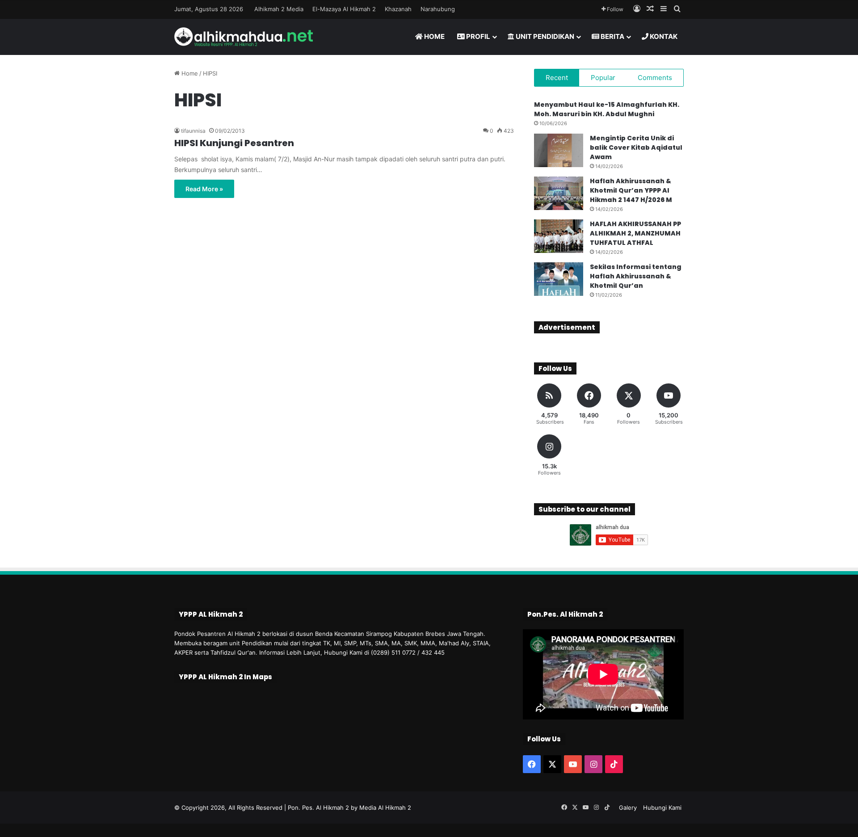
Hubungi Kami (662, 807)
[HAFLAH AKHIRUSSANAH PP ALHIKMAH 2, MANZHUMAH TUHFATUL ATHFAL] (558, 236)
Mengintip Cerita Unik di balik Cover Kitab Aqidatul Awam (636, 147)
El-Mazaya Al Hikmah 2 (344, 9)
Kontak (662, 36)
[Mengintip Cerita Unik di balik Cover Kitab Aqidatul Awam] (558, 150)
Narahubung (438, 9)
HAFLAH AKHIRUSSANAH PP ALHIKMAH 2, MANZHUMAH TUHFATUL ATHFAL (635, 233)
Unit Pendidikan (544, 36)
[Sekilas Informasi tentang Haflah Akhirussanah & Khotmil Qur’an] (558, 279)
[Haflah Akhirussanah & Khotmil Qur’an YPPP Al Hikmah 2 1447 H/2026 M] (558, 193)
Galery (628, 807)
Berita (611, 36)
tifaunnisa (193, 130)
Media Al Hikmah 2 (385, 807)
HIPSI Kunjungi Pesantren (234, 143)
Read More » (204, 189)
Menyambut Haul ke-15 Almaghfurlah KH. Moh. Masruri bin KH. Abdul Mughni (606, 109)
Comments (655, 77)
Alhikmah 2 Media (278, 9)
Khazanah (398, 9)
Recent (557, 77)
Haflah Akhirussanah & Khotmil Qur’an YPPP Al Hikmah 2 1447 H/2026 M (631, 190)
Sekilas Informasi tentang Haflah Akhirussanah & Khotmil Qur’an (635, 276)
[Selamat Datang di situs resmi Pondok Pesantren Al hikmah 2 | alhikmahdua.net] (243, 36)
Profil (477, 36)
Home (434, 36)
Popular (603, 77)
